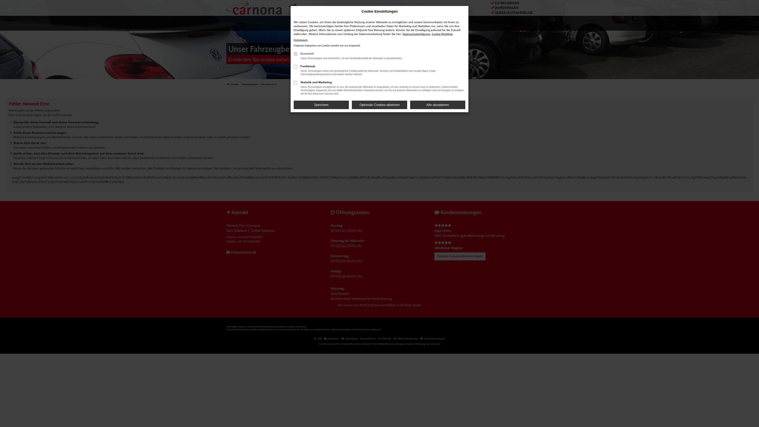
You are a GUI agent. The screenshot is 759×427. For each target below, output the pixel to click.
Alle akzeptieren (437, 105)
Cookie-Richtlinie (442, 34)
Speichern (321, 105)
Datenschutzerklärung (416, 34)
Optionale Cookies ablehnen (380, 105)
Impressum (301, 40)
